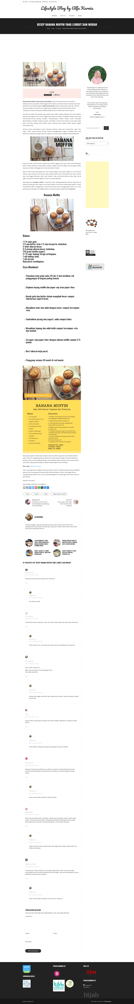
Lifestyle (62, 16)
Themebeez (107, 1001)
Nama (27, 933)
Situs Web (28, 942)
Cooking (51, 92)
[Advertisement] (67, 46)
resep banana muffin (59, 494)
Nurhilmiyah (29, 763)
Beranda (25, 1)
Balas (26, 583)
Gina (26, 714)
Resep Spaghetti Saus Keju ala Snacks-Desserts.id (69, 552)
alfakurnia (57, 95)
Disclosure (45, 1)
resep (46, 494)
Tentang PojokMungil (35, 1)
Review (80, 16)
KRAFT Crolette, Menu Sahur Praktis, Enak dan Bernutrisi (42, 552)
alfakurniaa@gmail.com (97, 117)
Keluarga (72, 16)
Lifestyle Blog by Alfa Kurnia (67, 8)
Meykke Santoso (30, 864)
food (27, 494)
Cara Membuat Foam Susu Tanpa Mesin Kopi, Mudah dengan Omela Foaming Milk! (42, 543)
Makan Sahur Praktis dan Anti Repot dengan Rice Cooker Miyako (69, 542)
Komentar (29, 916)
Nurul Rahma (29, 661)
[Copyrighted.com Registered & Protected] (97, 253)
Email (55, 933)
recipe (37, 494)
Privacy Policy (53, 1)
